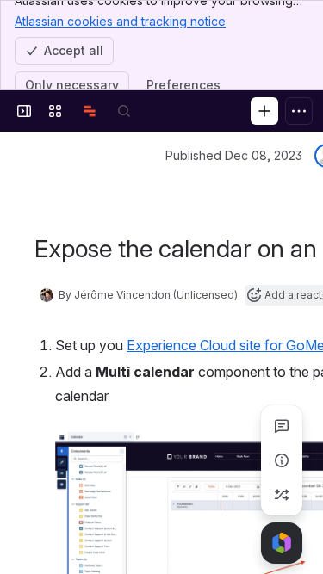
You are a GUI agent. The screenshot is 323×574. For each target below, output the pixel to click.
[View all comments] (281, 426)
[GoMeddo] (89, 111)
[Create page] (281, 495)
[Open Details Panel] (281, 460)
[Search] (124, 111)
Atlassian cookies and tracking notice (120, 21)
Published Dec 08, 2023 (233, 155)
